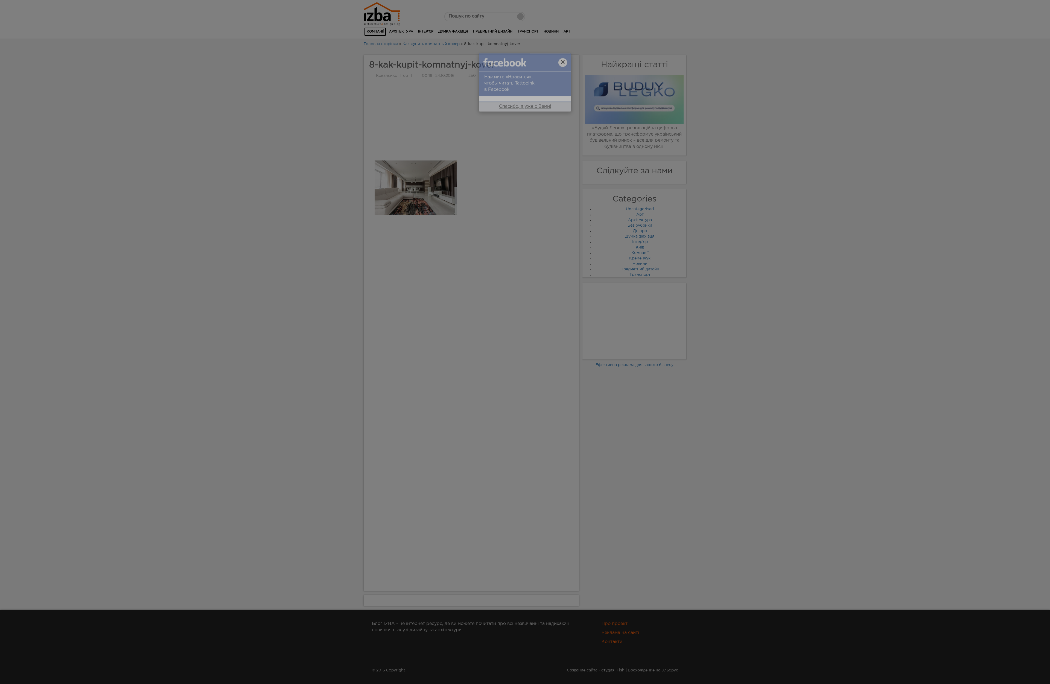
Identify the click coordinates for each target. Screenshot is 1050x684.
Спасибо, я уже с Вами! (525, 116)
